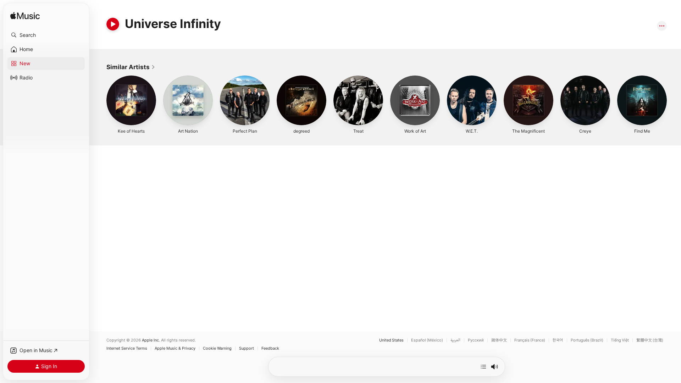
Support (246, 348)
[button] (46, 35)
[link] (130, 67)
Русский (476, 340)
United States (391, 340)
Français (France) (529, 340)
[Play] (112, 24)
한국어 (558, 340)
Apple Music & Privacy (175, 348)
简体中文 (499, 340)
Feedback (270, 348)
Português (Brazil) (587, 340)
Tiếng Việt (620, 340)
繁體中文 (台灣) (649, 340)
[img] (25, 16)
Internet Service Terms (126, 348)
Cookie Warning (217, 348)
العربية (455, 340)
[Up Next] (483, 367)
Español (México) (427, 340)
